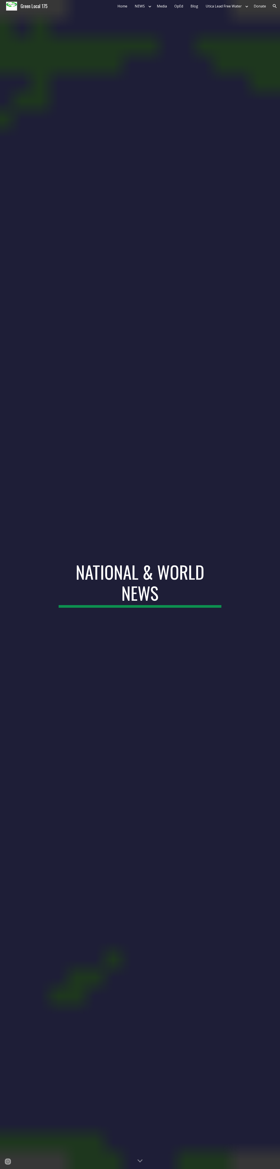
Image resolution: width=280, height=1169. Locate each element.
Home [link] (122, 6)
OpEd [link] (178, 6)
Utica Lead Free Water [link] (224, 6)
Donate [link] (260, 6)
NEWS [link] (140, 6)
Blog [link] (194, 6)
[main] (140, 584)
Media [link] (162, 6)
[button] (275, 6)
